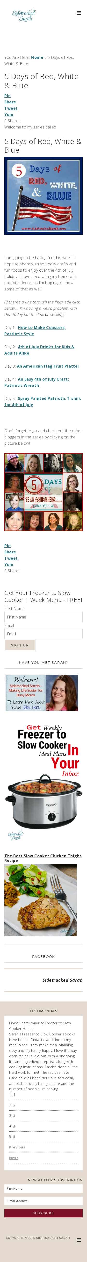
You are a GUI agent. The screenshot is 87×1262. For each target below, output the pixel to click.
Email (9, 625)
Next (13, 1157)
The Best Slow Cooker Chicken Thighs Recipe (43, 858)
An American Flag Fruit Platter (48, 366)
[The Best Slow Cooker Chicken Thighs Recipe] (40, 901)
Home (37, 57)
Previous (17, 1147)
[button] (79, 12)
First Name (14, 608)
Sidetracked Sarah (24, 28)
